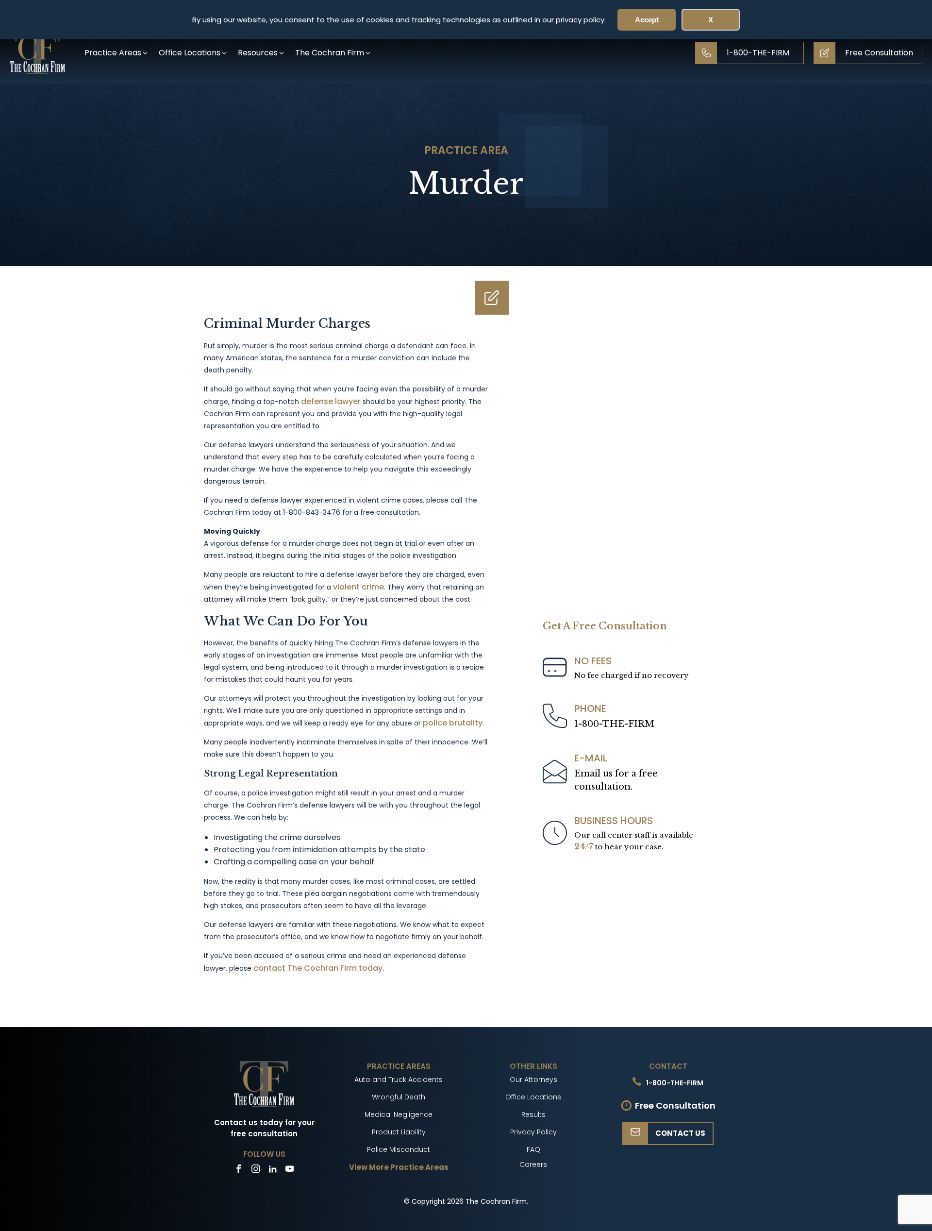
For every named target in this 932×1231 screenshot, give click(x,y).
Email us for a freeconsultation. (616, 780)
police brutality (453, 722)
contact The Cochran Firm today (318, 968)
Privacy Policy (533, 1132)
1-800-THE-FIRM (614, 724)
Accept (647, 20)
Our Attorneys (533, 1079)
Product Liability (399, 1132)
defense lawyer (331, 401)
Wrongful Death (398, 1097)
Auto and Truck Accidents (398, 1079)
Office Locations (533, 1097)
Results (533, 1114)
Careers (533, 1164)
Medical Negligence (399, 1114)
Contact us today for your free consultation (264, 1128)
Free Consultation (675, 1105)
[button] (117, 52)
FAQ (533, 1149)
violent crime (358, 586)
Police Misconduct (398, 1149)
